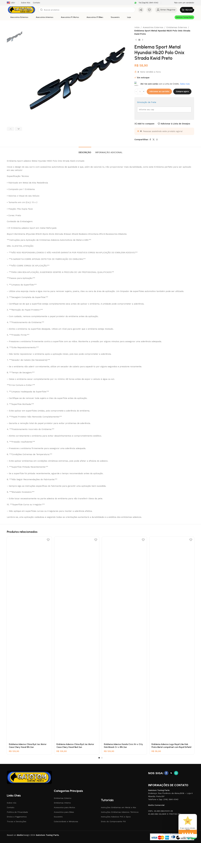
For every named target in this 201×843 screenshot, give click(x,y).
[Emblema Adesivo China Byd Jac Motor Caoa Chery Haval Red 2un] (76, 639)
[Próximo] (142, 40)
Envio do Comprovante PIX (113, 821)
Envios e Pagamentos (17, 817)
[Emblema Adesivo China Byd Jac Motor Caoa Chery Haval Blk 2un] (29, 639)
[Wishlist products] (149, 10)
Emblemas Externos (176, 27)
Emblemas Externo (62, 798)
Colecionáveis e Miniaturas (66, 821)
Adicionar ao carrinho (159, 91)
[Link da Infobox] (146, 2)
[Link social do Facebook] (150, 139)
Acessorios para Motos (64, 807)
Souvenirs (58, 817)
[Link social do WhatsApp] (157, 139)
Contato (10, 807)
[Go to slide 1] (99, 757)
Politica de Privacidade (17, 812)
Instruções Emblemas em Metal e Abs (118, 807)
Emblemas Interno (62, 803)
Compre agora (182, 91)
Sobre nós (11, 803)
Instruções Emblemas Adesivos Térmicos (120, 812)
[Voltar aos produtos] (139, 40)
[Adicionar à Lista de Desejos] (48, 540)
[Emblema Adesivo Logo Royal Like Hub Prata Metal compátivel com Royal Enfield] (171, 639)
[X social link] (153, 139)
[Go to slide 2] (102, 757)
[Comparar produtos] (141, 10)
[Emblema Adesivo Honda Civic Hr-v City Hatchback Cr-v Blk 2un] (124, 639)
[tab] (85, 151)
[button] (10, 129)
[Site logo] (21, 9)
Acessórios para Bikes (64, 812)
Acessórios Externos (153, 27)
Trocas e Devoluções (16, 821)
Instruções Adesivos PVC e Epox (116, 817)
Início (137, 27)
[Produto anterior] (136, 40)
